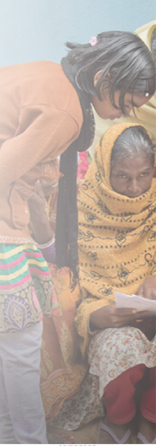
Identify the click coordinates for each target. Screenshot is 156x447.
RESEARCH (81, 445)
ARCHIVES (94, 445)
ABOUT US (64, 445)
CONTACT (89, 445)
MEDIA (85, 445)
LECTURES (75, 445)
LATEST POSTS (70, 445)
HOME (60, 445)
